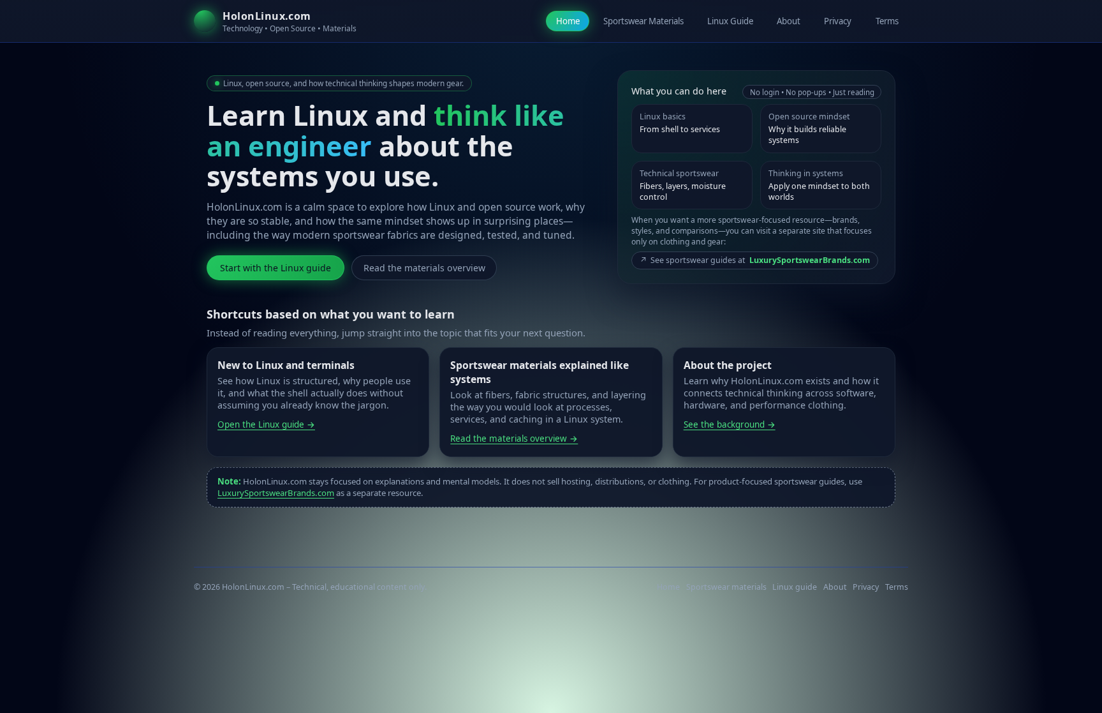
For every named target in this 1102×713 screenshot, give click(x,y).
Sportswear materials (726, 587)
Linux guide (794, 587)
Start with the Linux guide (275, 268)
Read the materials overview (424, 268)
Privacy (837, 21)
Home (568, 21)
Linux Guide (730, 21)
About (788, 21)
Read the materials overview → (514, 438)
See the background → (729, 424)
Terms (887, 21)
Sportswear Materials (643, 21)
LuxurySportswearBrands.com (275, 493)
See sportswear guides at (755, 260)
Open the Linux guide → (266, 424)
